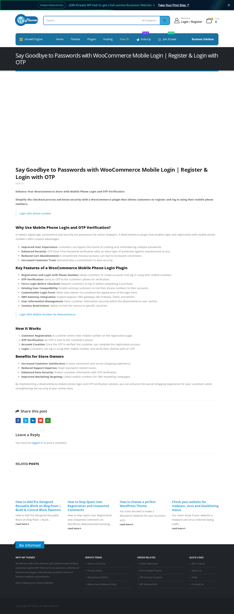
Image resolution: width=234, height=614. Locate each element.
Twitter (25, 420)
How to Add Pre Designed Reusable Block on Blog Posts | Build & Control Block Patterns (38, 506)
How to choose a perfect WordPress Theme (138, 504)
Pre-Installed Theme (150, 570)
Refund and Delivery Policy (102, 584)
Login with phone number (35, 213)
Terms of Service (96, 563)
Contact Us (198, 584)
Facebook (18, 420)
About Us (197, 570)
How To (124, 39)
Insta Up (146, 37)
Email (40, 420)
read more (22, 524)
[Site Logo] (26, 20)
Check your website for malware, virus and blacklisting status (195, 506)
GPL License (198, 563)
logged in (37, 443)
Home (59, 39)
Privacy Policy (95, 570)
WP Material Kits (148, 584)
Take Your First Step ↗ (173, 5)
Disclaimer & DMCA (98, 577)
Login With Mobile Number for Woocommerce (47, 314)
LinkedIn (33, 420)
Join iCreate (169, 37)
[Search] (165, 20)
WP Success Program (151, 577)
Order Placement (149, 563)
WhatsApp (47, 420)
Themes (75, 39)
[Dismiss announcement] (229, 5)
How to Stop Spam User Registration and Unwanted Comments (88, 506)
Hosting (107, 39)
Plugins (91, 39)
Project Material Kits (51, 5)
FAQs (194, 577)
